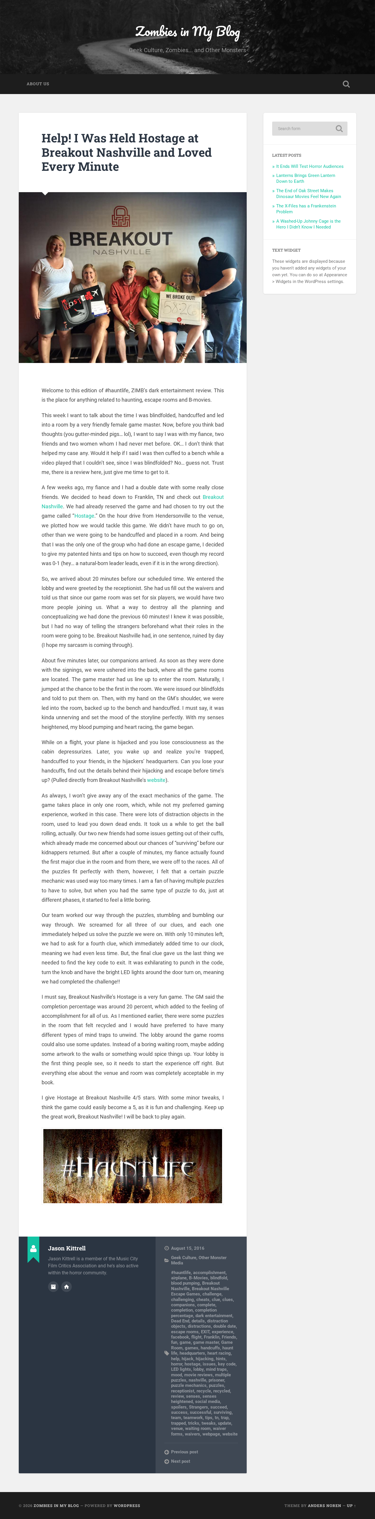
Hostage (84, 516)
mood (176, 1375)
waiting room (198, 1428)
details (198, 1321)
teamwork (193, 1417)
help (175, 1358)
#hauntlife (181, 1272)
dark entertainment (213, 1315)
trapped (178, 1423)
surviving (223, 1412)
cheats (202, 1299)
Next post (180, 1461)
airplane (179, 1278)
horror (176, 1364)
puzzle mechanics (189, 1385)
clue (216, 1299)
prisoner (216, 1380)
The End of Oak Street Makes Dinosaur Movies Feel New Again (308, 193)
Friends (229, 1337)
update (224, 1423)
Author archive (53, 1286)
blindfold (218, 1278)
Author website (66, 1286)
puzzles (216, 1385)
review (177, 1396)
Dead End (180, 1321)
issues (209, 1364)
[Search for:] (309, 129)
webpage (211, 1434)
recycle (204, 1391)
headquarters (192, 1353)
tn (217, 1417)
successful (200, 1412)
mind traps (216, 1369)
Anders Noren (324, 1505)
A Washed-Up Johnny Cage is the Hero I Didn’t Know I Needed (308, 224)
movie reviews (198, 1375)
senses (193, 1396)
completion (182, 1310)
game (185, 1342)
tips (208, 1417)
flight (196, 1337)
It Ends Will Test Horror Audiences (310, 166)
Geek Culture (183, 1257)
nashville (197, 1380)
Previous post (184, 1452)
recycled (221, 1391)
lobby (198, 1369)
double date (224, 1326)
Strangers (198, 1407)
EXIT (205, 1331)
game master (206, 1342)
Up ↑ (351, 1505)
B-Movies (198, 1278)
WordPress (127, 1505)
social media (207, 1401)
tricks (193, 1423)
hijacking (205, 1358)
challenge (211, 1294)
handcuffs (210, 1348)
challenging (182, 1299)
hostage (192, 1364)
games (191, 1348)
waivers (192, 1434)
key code (227, 1364)
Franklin (211, 1337)
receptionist (182, 1391)
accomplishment (209, 1272)
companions (183, 1304)
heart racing (219, 1353)
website (156, 780)
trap (225, 1417)
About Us (38, 83)
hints (221, 1358)
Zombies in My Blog (187, 31)
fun (174, 1342)
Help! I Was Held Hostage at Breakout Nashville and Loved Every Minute (127, 152)
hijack (187, 1358)
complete (206, 1304)
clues (227, 1299)
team (176, 1417)
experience (222, 1331)
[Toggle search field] (346, 84)
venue (177, 1428)
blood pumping (185, 1283)
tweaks (209, 1423)
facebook (180, 1337)
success (179, 1412)
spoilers (179, 1407)
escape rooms (185, 1331)
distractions (199, 1326)
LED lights (181, 1369)
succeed (218, 1407)
